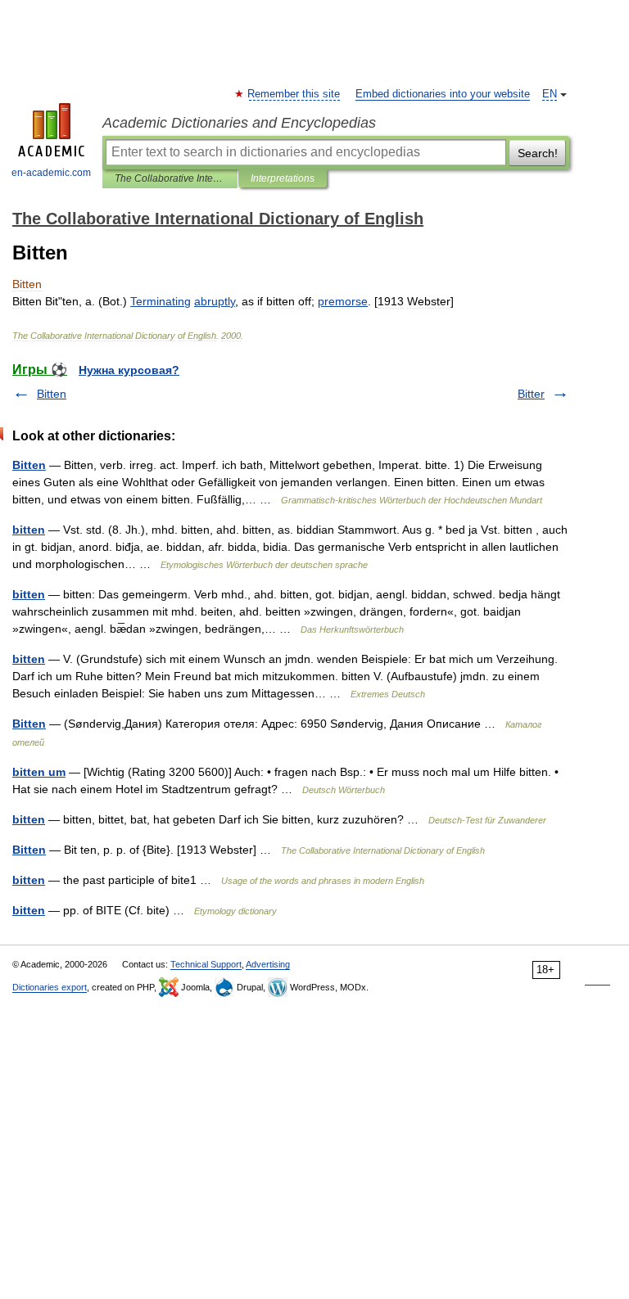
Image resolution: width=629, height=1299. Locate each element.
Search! (538, 153)
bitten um (39, 771)
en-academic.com (51, 172)
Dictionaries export (49, 987)
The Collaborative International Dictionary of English (170, 178)
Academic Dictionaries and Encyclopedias (239, 123)
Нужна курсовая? (129, 370)
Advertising (268, 964)
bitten (28, 529)
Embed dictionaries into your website (442, 94)
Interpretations (282, 178)
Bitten (51, 393)
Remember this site (294, 94)
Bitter (531, 393)
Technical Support (206, 964)
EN (549, 94)
